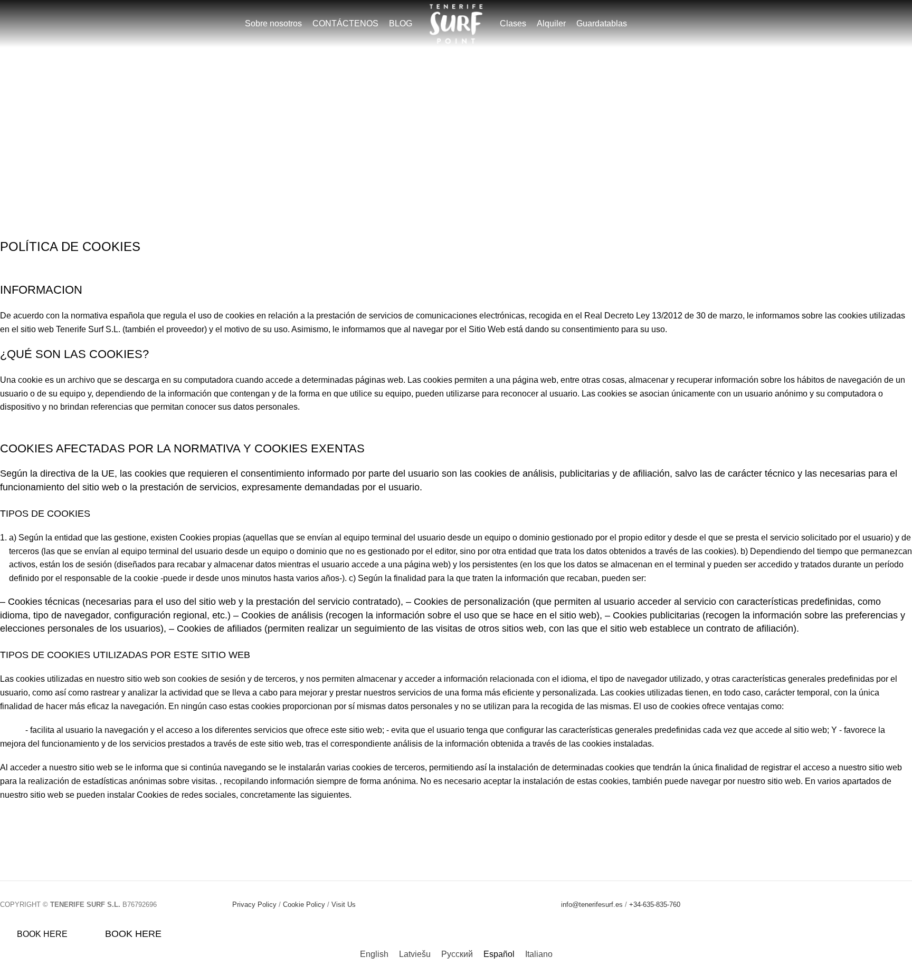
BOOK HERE (42, 934)
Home (426, 160)
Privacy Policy (254, 904)
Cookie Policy (304, 904)
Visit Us (343, 904)
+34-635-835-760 (654, 904)
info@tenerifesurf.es (592, 904)
